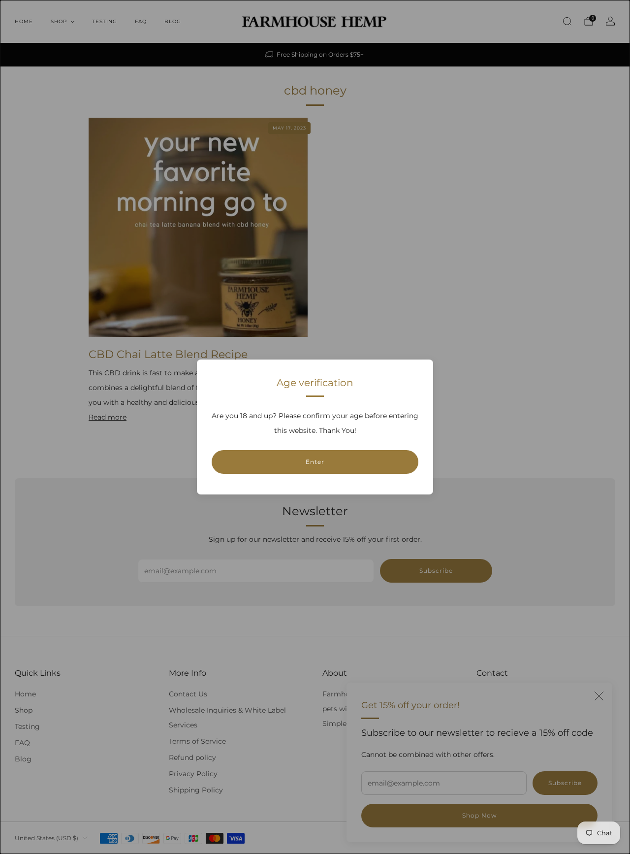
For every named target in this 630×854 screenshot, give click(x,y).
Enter (315, 461)
